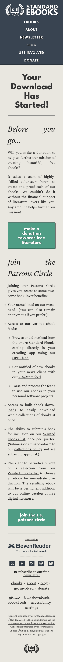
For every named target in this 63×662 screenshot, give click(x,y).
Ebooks (31, 22)
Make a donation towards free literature (31, 235)
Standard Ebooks (31, 10)
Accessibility (41, 602)
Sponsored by (31, 539)
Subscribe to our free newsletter (33, 573)
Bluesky (51, 563)
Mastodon (41, 563)
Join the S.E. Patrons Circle (31, 517)
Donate (31, 60)
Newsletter (31, 37)
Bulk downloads (37, 597)
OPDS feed (20, 358)
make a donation (37, 152)
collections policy (28, 449)
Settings (31, 608)
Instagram (31, 563)
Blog (31, 45)
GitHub (14, 597)
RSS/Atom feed (29, 377)
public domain (39, 620)
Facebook (22, 563)
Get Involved (31, 53)
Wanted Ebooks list (23, 473)
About (32, 30)
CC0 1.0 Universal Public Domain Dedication (31, 623)
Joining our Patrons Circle (31, 286)
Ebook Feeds (17, 602)
